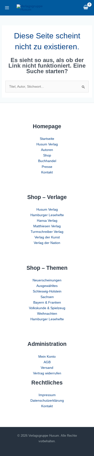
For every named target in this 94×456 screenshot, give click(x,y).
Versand (47, 368)
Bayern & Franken (47, 302)
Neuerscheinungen (47, 280)
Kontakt (47, 172)
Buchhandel (47, 161)
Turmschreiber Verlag (47, 232)
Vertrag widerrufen (47, 373)
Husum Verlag (47, 144)
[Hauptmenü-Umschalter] (7, 8)
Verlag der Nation (47, 243)
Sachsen (47, 297)
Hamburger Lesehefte (47, 215)
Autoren (47, 150)
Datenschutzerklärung (47, 400)
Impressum (47, 395)
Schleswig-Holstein (47, 291)
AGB (47, 362)
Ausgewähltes (47, 286)
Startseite (47, 139)
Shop (47, 155)
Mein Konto (47, 356)
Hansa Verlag (47, 220)
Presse (47, 167)
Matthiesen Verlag (47, 226)
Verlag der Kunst (47, 237)
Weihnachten (47, 313)
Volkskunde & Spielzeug (47, 308)
